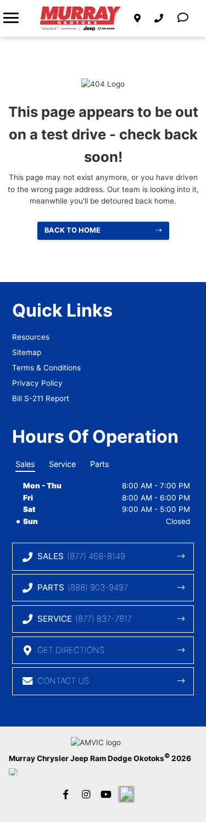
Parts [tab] (99, 464)
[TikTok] (126, 794)
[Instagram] (85, 794)
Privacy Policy (37, 383)
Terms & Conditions (46, 367)
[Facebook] (65, 794)
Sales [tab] (25, 464)
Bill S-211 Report (40, 398)
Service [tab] (62, 464)
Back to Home (72, 230)
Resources (30, 337)
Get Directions (70, 650)
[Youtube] (106, 794)
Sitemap (26, 352)
